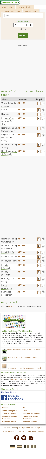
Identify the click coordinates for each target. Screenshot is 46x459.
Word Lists (6, 419)
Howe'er (5, 114)
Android (5, 408)
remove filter (23, 21)
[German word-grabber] (11, 446)
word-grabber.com (26, 427)
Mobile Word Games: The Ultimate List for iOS (23, 350)
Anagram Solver (31, 11)
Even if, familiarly (9, 256)
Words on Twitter (30, 422)
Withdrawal (38, 431)
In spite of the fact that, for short (7, 121)
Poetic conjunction (6, 287)
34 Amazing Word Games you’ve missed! (22, 357)
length (39, 99)
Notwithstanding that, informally (9, 129)
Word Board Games (30, 416)
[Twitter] (23, 437)
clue (4, 99)
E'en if (4, 109)
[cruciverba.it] (33, 446)
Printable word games (31, 413)
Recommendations (9, 416)
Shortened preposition (6, 293)
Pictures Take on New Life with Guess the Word (24, 368)
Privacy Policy (8, 431)
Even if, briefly (7, 252)
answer (22, 99)
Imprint (39, 427)
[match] (43, 103)
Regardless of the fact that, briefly (7, 137)
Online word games (9, 413)
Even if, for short (9, 260)
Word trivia (27, 419)
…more (4, 345)
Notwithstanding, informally (9, 152)
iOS (24, 408)
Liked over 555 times (9, 392)
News (25, 411)
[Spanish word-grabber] (18, 446)
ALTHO (21, 103)
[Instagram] (30, 437)
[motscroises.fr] (25, 446)
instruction (12, 306)
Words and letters (9, 422)
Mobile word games (9, 411)
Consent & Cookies (23, 431)
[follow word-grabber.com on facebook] (12, 397)
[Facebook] (16, 437)
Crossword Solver (25, 7)
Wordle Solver (7, 7)
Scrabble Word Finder (11, 11)
